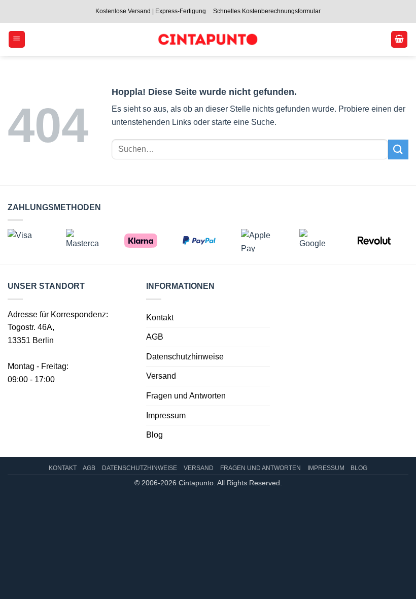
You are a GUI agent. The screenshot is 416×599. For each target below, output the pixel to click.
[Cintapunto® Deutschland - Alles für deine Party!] (207, 39)
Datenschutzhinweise (185, 356)
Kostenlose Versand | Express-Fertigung (150, 11)
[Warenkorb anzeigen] (399, 39)
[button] (17, 39)
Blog (154, 434)
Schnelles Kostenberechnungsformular (267, 11)
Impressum (166, 415)
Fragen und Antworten (186, 395)
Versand (161, 376)
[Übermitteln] (398, 149)
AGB (154, 336)
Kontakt (160, 317)
